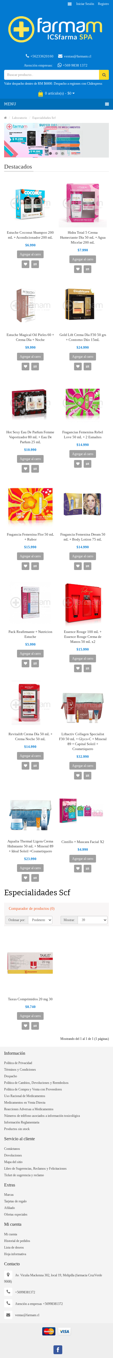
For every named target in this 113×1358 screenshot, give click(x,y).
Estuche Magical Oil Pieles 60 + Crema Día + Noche (30, 337)
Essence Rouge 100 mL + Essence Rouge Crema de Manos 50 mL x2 (82, 637)
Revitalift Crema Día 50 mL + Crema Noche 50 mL (30, 736)
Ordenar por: (17, 920)
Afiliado (9, 1208)
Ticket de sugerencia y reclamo (24, 1175)
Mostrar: (69, 920)
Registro (103, 4)
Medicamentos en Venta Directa (24, 1102)
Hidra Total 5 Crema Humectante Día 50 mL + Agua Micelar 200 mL (83, 237)
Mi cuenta (10, 1234)
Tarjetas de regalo (15, 1201)
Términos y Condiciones (20, 1069)
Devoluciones (13, 1155)
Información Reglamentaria (21, 1122)
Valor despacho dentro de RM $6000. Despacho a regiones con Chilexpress (53, 84)
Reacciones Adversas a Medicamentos (28, 1109)
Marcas (9, 1195)
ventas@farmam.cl (77, 56)
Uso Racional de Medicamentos (24, 1096)
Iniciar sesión (85, 4)
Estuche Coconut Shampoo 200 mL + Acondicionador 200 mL (30, 234)
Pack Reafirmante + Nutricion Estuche (30, 634)
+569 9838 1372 (74, 65)
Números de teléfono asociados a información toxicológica (42, 1116)
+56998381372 (25, 1292)
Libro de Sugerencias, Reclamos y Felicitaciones (35, 1168)
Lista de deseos (14, 1247)
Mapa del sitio (13, 1162)
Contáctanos (12, 1149)
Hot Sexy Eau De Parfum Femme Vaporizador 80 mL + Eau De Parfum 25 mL (30, 437)
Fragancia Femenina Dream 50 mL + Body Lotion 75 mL (82, 536)
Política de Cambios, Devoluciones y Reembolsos (36, 1083)
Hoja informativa (15, 1254)
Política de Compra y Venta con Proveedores (33, 1089)
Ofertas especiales (15, 1214)
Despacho (10, 1076)
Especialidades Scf (44, 117)
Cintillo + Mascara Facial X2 (82, 842)
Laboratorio (19, 117)
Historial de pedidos (17, 1241)
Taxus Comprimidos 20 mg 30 (30, 999)
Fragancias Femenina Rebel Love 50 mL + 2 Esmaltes (82, 434)
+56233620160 (41, 56)
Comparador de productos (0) (32, 909)
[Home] (5, 117)
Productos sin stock (17, 1129)
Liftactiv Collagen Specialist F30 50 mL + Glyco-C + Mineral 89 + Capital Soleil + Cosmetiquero (83, 741)
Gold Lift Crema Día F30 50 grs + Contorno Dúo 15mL (83, 337)
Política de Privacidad (18, 1063)
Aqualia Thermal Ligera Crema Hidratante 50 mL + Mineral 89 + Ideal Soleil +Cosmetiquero (30, 846)
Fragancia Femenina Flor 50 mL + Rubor (30, 536)
